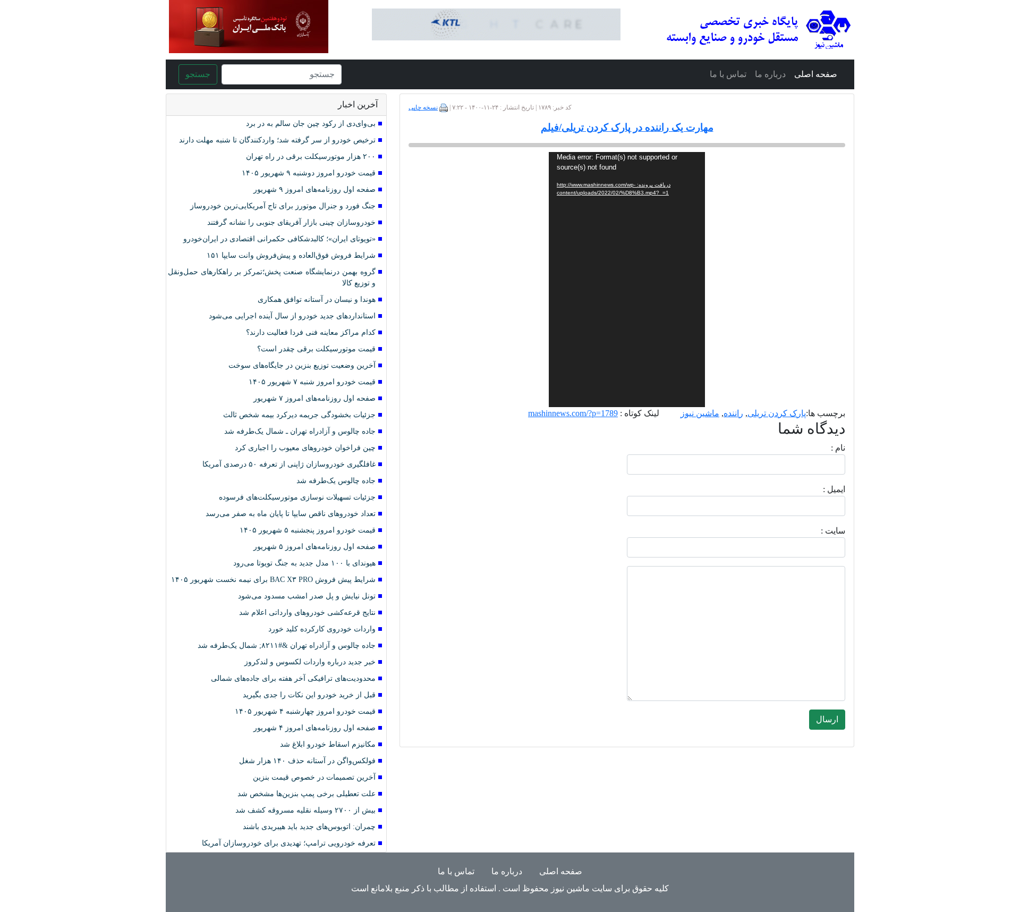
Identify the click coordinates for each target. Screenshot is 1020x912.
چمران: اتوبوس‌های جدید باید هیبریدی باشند (309, 827)
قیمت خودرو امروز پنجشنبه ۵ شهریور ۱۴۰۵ (308, 530)
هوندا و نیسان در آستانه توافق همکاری (317, 299)
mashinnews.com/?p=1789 (573, 413)
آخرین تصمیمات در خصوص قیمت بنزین (314, 777)
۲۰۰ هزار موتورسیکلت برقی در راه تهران (311, 157)
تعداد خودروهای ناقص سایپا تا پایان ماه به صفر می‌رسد (291, 514)
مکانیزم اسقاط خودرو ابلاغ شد (328, 744)
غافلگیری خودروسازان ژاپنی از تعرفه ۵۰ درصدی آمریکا (289, 464)
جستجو (197, 74)
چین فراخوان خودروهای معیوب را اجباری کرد (305, 448)
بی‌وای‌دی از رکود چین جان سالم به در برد (311, 124)
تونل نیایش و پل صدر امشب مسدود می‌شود (307, 596)
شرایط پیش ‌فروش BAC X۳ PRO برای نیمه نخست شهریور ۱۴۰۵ (273, 580)
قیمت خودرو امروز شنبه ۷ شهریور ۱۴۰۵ (312, 382)
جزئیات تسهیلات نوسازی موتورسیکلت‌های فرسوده (297, 497)
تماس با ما (728, 74)
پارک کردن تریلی (776, 413)
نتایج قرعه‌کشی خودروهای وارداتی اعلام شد (307, 613)
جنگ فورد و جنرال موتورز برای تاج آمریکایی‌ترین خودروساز (283, 206)
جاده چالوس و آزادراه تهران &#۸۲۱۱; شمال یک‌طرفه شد (287, 645)
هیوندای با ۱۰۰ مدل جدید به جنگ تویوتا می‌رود (304, 563)
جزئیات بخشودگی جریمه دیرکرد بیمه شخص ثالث (299, 415)
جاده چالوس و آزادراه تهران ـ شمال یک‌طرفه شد (300, 431)
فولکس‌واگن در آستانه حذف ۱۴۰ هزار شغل (307, 761)
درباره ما (770, 74)
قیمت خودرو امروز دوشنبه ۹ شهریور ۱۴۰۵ (309, 173)
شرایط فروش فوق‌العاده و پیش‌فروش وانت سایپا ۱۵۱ (291, 255)
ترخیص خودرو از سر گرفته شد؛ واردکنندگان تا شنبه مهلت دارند (277, 140)
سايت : (821, 530)
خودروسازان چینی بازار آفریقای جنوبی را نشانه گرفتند (291, 222)
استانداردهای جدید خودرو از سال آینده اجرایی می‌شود (292, 316)
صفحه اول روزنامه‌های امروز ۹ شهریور (314, 189)
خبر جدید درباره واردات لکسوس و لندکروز (310, 662)
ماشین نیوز (700, 413)
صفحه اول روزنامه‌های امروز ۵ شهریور (314, 547)
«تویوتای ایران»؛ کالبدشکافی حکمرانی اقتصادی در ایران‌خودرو (279, 239)
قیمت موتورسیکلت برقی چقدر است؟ (316, 349)
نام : (822, 447)
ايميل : (821, 489)
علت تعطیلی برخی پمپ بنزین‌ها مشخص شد (306, 794)
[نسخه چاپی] (443, 107)
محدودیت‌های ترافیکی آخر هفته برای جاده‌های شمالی (293, 678)
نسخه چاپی (423, 107)
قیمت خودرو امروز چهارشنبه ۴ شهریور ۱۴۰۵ (305, 711)
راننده (733, 413)
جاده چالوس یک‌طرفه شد (336, 481)
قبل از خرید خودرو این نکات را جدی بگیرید (309, 695)
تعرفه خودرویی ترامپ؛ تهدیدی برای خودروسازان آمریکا (289, 843)
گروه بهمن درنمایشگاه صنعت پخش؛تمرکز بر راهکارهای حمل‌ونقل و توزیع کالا (272, 277)
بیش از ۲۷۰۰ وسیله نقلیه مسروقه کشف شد (305, 810)
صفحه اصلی (815, 74)
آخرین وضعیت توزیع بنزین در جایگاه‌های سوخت (302, 365)
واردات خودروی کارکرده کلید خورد (322, 629)
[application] (627, 279)
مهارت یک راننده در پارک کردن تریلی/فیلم (627, 127)
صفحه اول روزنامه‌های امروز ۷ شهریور (314, 398)
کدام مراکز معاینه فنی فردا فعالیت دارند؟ (311, 332)
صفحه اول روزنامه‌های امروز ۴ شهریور (314, 728)
